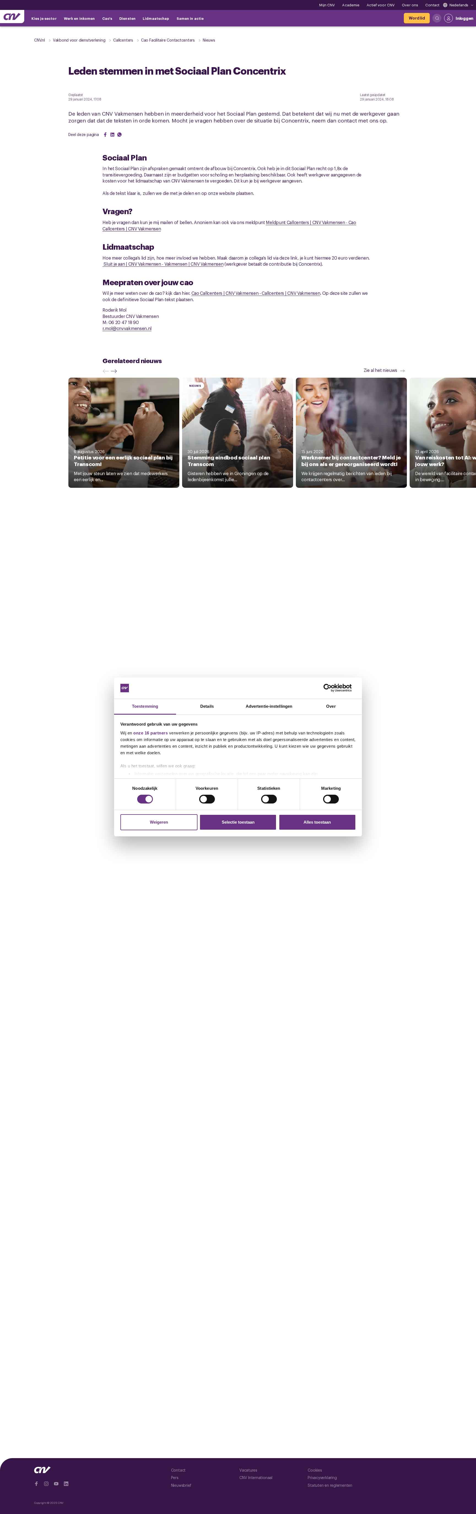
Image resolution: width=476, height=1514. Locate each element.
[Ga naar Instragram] (46, 1484)
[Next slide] (115, 371)
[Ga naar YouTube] (56, 1484)
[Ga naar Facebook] (36, 1484)
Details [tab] (207, 706)
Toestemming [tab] (145, 706)
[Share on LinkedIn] (112, 134)
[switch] (207, 799)
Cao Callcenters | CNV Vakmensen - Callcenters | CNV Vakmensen (255, 293)
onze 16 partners (150, 733)
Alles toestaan (317, 822)
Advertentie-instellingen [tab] (269, 706)
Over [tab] (331, 706)
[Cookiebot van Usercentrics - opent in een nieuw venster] (332, 688)
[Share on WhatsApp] (119, 134)
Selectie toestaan (238, 822)
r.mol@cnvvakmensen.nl (127, 328)
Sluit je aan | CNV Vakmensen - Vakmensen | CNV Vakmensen (162, 264)
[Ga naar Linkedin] (66, 1484)
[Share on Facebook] (105, 134)
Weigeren (159, 822)
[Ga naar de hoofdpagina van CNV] (12, 16)
